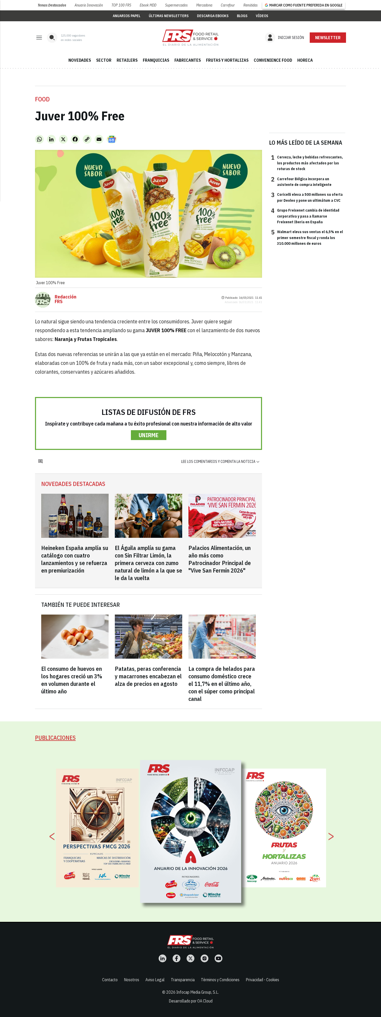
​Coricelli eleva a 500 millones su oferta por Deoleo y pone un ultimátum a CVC (307, 197)
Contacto (110, 979)
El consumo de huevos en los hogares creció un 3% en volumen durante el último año (71, 680)
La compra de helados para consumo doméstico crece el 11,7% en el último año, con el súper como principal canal (221, 683)
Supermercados (176, 5)
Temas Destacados (52, 5)
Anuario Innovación (89, 5)
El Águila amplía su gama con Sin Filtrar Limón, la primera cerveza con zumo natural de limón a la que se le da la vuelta (148, 563)
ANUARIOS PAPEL (126, 15)
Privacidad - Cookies (262, 979)
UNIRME (149, 435)
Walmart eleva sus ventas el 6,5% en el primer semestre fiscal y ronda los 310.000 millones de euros (307, 237)
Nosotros (131, 979)
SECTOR (103, 60)
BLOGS (242, 15)
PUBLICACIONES (55, 737)
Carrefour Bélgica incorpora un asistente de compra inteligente (301, 181)
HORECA (305, 60)
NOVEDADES (79, 60)
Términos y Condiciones (220, 979)
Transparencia (183, 979)
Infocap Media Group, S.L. (197, 992)
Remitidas (250, 5)
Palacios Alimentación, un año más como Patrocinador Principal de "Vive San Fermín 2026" (219, 559)
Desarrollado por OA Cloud (191, 1001)
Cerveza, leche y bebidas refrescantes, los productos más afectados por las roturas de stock (307, 162)
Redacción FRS (65, 299)
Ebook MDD (148, 5)
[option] (190, 831)
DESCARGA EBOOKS (213, 15)
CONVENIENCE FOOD (273, 60)
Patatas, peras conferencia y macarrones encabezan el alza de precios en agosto (148, 676)
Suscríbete (328, 37)
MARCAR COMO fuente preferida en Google (305, 5)
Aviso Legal (155, 979)
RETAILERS (127, 60)
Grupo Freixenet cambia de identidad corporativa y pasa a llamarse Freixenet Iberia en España (305, 215)
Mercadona (204, 5)
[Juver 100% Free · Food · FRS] (190, 38)
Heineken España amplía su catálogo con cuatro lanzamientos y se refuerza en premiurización (74, 559)
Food (42, 99)
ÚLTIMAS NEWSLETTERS (169, 15)
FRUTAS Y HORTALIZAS (227, 60)
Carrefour (228, 5)
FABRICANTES (187, 60)
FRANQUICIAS (156, 60)
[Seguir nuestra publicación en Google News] (112, 139)
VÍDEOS (262, 15)
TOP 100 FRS (121, 5)
